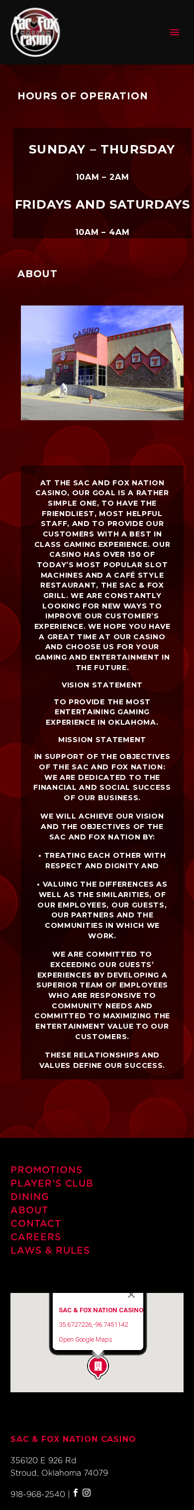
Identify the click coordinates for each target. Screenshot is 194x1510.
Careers (35, 1237)
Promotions (46, 1170)
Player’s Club (52, 1184)
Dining (29, 1197)
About (29, 1210)
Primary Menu (175, 32)
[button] (98, 1367)
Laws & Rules (50, 1251)
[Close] (131, 1294)
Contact (35, 1224)
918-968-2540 (37, 1495)
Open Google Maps (85, 1339)
